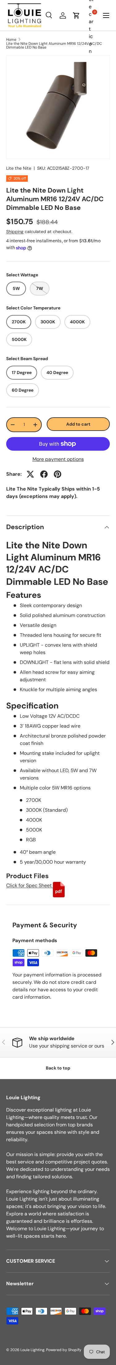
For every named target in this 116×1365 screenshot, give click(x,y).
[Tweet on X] (30, 474)
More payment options (58, 459)
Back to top (58, 1068)
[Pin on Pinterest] (57, 474)
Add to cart (78, 424)
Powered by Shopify (63, 1349)
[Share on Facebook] (44, 474)
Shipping (15, 231)
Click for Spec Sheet (29, 885)
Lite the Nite (18, 168)
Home (11, 39)
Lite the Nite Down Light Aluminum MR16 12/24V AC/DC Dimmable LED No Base (54, 45)
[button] (76, 15)
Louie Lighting (32, 1349)
